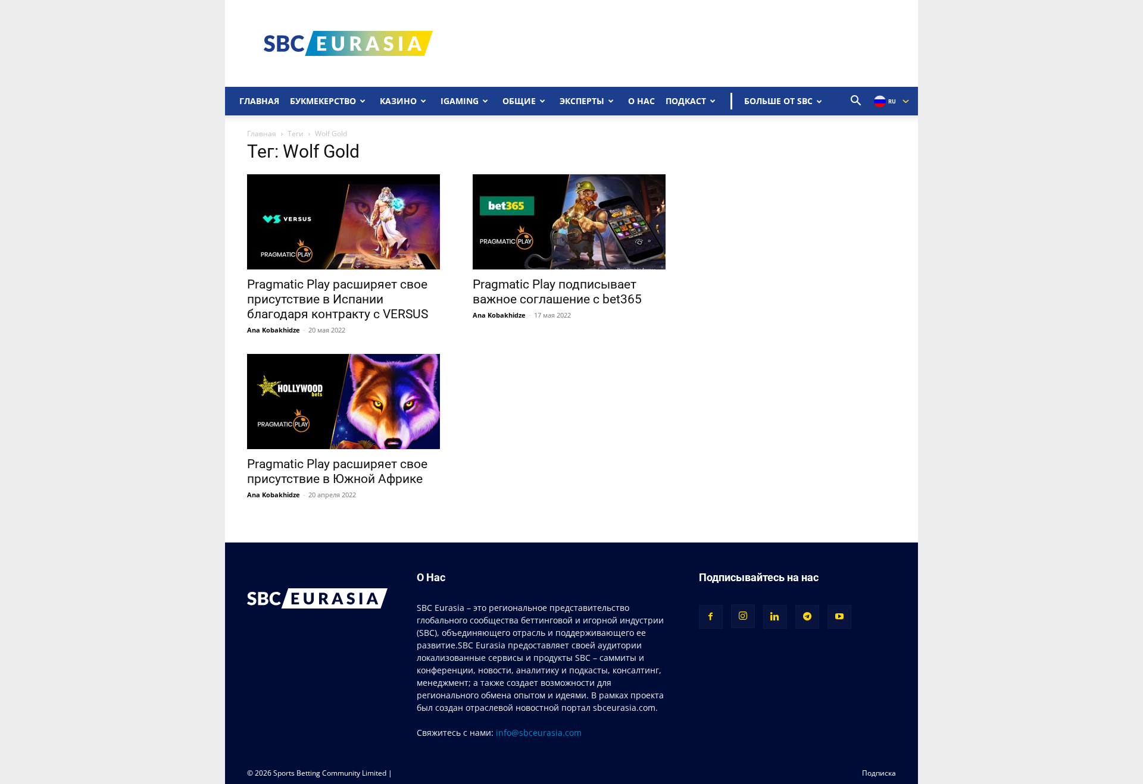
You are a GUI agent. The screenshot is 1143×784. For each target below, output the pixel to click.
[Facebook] (711, 617)
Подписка (879, 773)
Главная (259, 100)
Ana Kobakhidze (273, 329)
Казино (398, 100)
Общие (519, 100)
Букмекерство (323, 100)
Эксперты (582, 100)
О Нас (641, 100)
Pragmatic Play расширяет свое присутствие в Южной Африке (337, 471)
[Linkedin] (775, 617)
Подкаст (686, 100)
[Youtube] (839, 617)
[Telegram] (807, 617)
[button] (856, 102)
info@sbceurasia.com (539, 732)
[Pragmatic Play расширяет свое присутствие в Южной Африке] (345, 401)
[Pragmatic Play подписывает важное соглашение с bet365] (571, 221)
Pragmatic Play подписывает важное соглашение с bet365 (557, 291)
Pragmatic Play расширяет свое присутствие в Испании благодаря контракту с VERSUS (337, 299)
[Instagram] (743, 616)
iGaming (460, 100)
